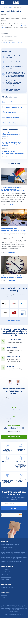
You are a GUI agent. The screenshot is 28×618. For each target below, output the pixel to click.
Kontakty (11, 611)
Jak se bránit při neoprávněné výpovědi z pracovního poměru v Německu (12, 145)
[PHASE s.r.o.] (5, 313)
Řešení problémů (5, 574)
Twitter (13, 42)
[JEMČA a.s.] (14, 313)
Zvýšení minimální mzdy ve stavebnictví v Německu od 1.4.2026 (13, 229)
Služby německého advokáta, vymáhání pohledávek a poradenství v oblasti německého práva (14, 558)
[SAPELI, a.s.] (14, 304)
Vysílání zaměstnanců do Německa (10, 544)
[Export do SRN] (1, 7)
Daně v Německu (5, 569)
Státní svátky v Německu (7, 587)
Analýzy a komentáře (10, 130)
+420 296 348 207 (14, 410)
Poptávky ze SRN (8, 7)
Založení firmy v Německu (7, 571)
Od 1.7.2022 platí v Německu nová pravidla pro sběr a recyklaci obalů (13, 154)
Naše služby (6, 51)
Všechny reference (14, 321)
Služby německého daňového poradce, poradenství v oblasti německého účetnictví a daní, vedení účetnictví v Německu (14, 554)
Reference (3, 597)
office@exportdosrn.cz (14, 419)
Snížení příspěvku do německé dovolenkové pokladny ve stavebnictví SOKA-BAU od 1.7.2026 (13, 189)
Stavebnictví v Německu (7, 547)
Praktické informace (6, 577)
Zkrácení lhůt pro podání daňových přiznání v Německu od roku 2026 (13, 276)
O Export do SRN (5, 592)
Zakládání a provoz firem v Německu (10, 550)
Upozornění (16, 611)
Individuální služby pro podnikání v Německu (12, 561)
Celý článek (12, 205)
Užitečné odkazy (5, 579)
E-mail (20, 42)
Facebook (5, 42)
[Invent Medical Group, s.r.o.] (23, 313)
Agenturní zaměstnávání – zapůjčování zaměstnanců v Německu (11, 136)
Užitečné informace (9, 97)
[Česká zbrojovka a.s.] (5, 304)
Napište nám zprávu (14, 436)
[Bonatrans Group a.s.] (23, 304)
